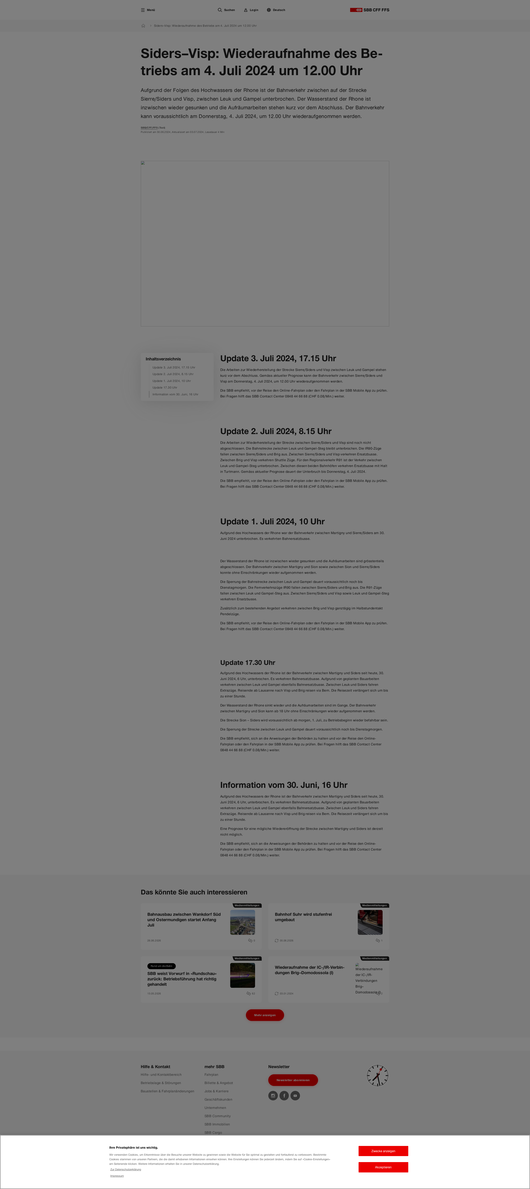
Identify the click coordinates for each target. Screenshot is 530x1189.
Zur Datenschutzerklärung (125, 1169)
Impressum (117, 1175)
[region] (265, 1162)
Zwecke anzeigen (383, 1151)
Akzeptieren (383, 1167)
